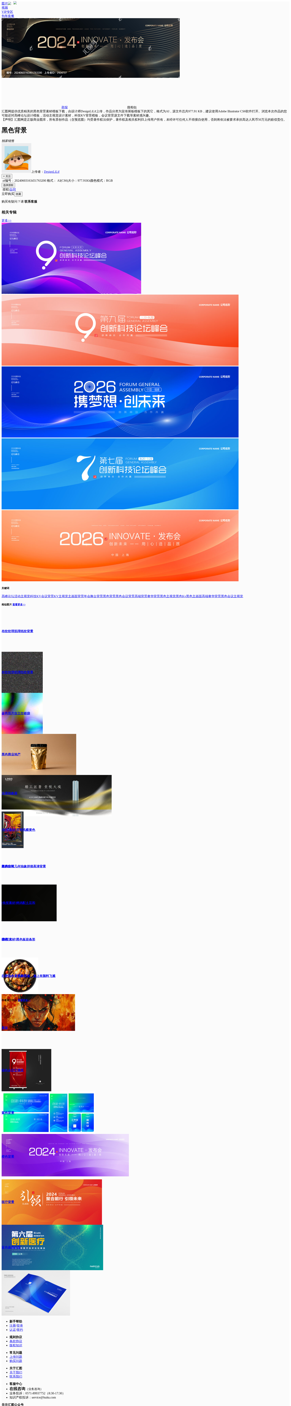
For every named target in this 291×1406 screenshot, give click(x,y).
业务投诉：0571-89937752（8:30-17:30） (37, 1393)
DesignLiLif (51, 171)
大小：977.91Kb (79, 180)
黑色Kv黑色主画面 (189, 596)
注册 (13, 1325)
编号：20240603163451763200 (25, 180)
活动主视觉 (22, 596)
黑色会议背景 (125, 596)
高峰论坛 (8, 596)
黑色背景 (109, 596)
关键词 (5, 588)
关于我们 (16, 1372)
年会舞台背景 (93, 596)
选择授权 (8, 185)
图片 (5, 3)
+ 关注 (7, 176)
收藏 (18, 194)
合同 (13, 189)
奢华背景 (153, 596)
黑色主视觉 (168, 596)
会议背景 (47, 596)
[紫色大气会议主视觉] (71, 292)
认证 (13, 1329)
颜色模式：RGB (101, 180)
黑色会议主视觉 (232, 596)
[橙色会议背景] (120, 580)
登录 (20, 1325)
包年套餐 (8, 16)
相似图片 (7, 604)
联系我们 (16, 1376)
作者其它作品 (9, 1000)
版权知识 (16, 1345)
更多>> (6, 220)
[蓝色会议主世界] (120, 436)
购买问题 (16, 1361)
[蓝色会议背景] (120, 508)
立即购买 (8, 193)
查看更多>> (19, 604)
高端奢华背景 (211, 596)
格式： (57, 180)
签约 (20, 1329)
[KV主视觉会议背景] (120, 364)
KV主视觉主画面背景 (69, 596)
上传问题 (16, 1356)
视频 (5, 7)
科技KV (35, 596)
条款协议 (16, 1341)
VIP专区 (7, 11)
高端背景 (141, 596)
